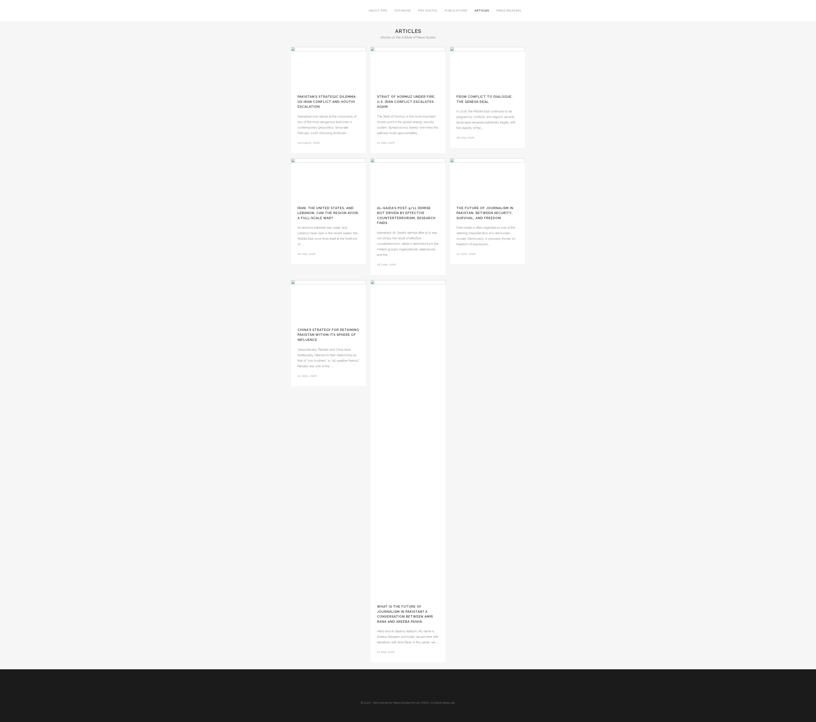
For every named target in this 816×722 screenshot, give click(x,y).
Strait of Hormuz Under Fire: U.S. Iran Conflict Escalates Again (406, 102)
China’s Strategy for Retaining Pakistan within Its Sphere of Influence (328, 335)
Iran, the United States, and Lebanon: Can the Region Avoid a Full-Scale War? (328, 213)
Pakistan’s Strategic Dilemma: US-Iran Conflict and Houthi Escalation (327, 102)
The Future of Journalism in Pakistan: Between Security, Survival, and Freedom (484, 213)
